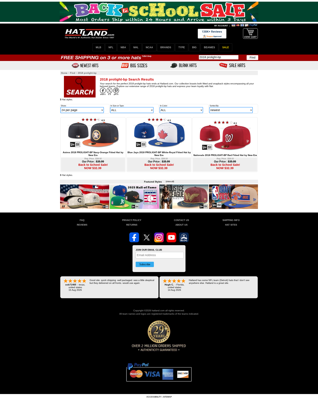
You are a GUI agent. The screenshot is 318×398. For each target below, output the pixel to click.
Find (252, 57)
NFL (110, 47)
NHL (135, 47)
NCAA (149, 47)
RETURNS (131, 224)
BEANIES (209, 47)
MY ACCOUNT (221, 26)
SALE (225, 47)
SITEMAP (167, 397)
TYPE (181, 47)
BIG (194, 47)
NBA (123, 47)
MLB (98, 47)
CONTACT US (181, 220)
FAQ (82, 220)
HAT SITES (231, 224)
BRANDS (165, 47)
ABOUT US (181, 224)
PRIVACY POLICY (131, 220)
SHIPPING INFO (231, 220)
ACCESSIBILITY (153, 397)
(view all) (170, 181)
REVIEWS (82, 224)
